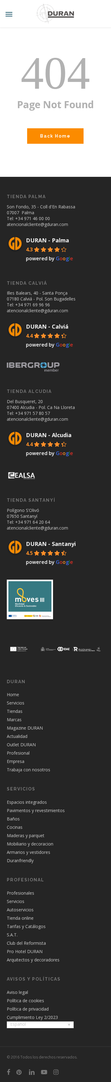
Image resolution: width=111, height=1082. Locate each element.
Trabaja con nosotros (28, 770)
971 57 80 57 (37, 413)
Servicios (15, 703)
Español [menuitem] (18, 1024)
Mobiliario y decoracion (30, 844)
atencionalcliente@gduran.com (37, 224)
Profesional (18, 753)
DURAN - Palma (47, 240)
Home (13, 694)
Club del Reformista (26, 943)
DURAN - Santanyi (51, 543)
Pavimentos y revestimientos (36, 810)
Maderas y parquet (25, 835)
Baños (13, 819)
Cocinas (15, 827)
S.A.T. (12, 935)
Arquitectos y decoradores (33, 960)
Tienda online (20, 918)
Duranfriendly (20, 860)
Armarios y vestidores (28, 852)
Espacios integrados (27, 802)
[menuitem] (40, 1024)
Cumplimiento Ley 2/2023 (32, 1017)
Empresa (15, 761)
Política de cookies (25, 1000)
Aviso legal (17, 992)
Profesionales (20, 893)
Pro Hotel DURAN (25, 951)
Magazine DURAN (25, 728)
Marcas (14, 719)
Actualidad (17, 736)
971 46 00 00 (37, 218)
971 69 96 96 (37, 305)
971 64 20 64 (37, 522)
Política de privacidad (28, 1009)
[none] (40, 1025)
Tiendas (15, 711)
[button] (9, 14)
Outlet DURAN (21, 745)
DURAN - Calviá (47, 326)
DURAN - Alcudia (49, 435)
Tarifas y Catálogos (26, 926)
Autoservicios (20, 910)
